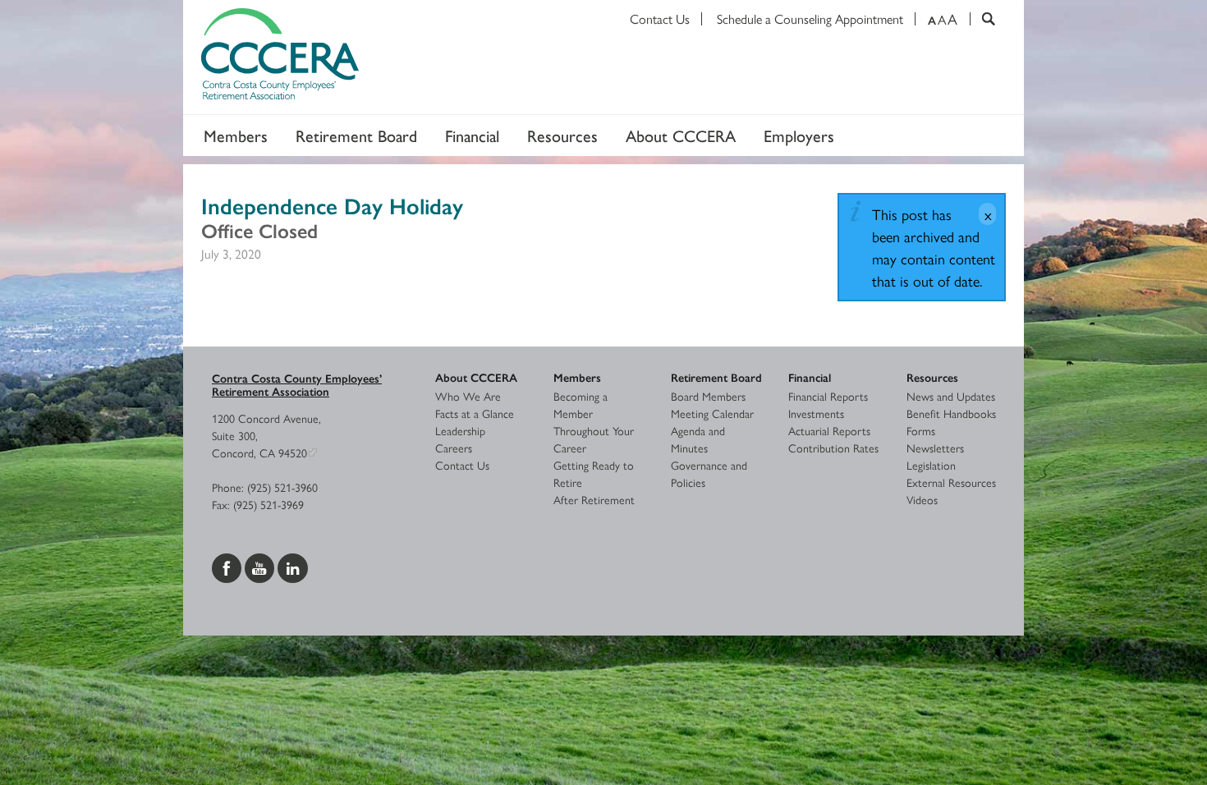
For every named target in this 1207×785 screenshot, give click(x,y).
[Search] (982, 18)
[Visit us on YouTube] (261, 565)
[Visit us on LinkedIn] (293, 565)
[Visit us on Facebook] (228, 565)
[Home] (603, 57)
